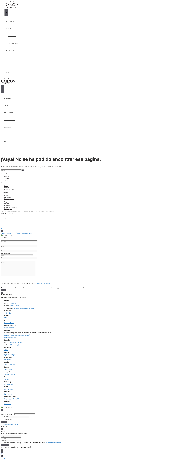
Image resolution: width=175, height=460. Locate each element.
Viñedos (6, 178)
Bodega (6, 180)
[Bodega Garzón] (11, 7)
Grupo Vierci (8, 384)
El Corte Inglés (14, 345)
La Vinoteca (8, 389)
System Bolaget (9, 355)
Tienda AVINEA (9, 374)
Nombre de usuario (7, 414)
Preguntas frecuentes (10, 207)
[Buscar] (23, 170)
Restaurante (7, 197)
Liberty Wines (9, 323)
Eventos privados (9, 199)
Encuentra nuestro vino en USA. (23, 308)
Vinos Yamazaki (9, 364)
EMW (6, 318)
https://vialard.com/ (11, 337)
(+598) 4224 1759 (7, 233)
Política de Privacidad (7, 213)
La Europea (8, 394)
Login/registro (8, 209)
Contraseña (5, 417)
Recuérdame (7, 419)
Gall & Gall (7, 313)
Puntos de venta (9, 189)
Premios (6, 187)
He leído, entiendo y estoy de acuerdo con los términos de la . (32, 443)
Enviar (3, 290)
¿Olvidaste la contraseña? (9, 424)
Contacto (7, 205)
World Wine (8, 369)
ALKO (6, 350)
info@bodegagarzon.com (23, 233)
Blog (5, 202)
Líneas (6, 186)
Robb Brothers (9, 328)
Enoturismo (7, 195)
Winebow (13, 303)
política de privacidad (43, 283)
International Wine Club (12, 399)
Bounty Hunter (14, 306)
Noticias (6, 203)
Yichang (7, 379)
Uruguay (6, 176)
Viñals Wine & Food (16, 342)
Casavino (7, 404)
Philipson (7, 360)
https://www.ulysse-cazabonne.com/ (17, 335)
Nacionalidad (5, 253)
